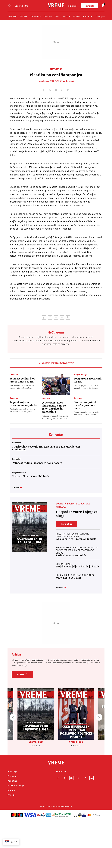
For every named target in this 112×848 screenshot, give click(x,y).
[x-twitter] (65, 778)
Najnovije (12, 16)
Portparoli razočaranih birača (88, 380)
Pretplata (89, 5)
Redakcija (12, 771)
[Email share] (56, 90)
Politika (23, 16)
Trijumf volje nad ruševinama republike (23, 404)
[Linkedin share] (68, 90)
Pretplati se (66, 523)
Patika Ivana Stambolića (71, 555)
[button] (13, 717)
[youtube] (71, 778)
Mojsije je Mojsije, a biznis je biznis (77, 566)
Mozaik (76, 16)
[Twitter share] (50, 90)
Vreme (48, 806)
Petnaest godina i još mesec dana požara (22, 380)
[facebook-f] (58, 778)
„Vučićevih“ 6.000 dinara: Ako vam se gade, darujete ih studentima (54, 407)
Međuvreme (41, 340)
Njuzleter (12, 790)
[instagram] (78, 778)
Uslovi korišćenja (16, 785)
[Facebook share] (44, 90)
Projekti (11, 794)
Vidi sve (16, 487)
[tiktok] (85, 778)
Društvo (48, 16)
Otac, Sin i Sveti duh (68, 577)
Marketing (12, 780)
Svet (57, 16)
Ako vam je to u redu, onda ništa (76, 539)
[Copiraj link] (62, 90)
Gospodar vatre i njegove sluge (77, 514)
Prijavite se (72, 5)
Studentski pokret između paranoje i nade (85, 405)
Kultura (66, 16)
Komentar (88, 16)
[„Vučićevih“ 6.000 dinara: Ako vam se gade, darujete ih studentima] (56, 384)
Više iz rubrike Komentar (56, 363)
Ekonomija (35, 16)
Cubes (69, 806)
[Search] (10, 5)
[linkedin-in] (91, 778)
